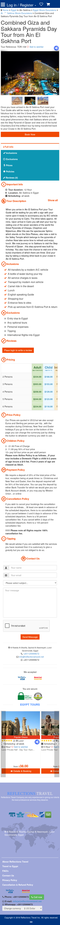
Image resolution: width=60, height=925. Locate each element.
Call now (37, 897)
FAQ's (5, 870)
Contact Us (8, 875)
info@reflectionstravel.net (31, 656)
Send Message (30, 636)
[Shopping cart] (48, 4)
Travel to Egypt (10, 866)
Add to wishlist (36, 46)
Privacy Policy (9, 880)
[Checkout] (5, 12)
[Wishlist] (41, 4)
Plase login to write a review (18, 350)
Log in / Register (20, 5)
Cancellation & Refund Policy (17, 884)
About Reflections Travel (15, 861)
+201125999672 (31, 653)
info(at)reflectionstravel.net (27, 901)
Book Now (30, 134)
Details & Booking (22, 771)
